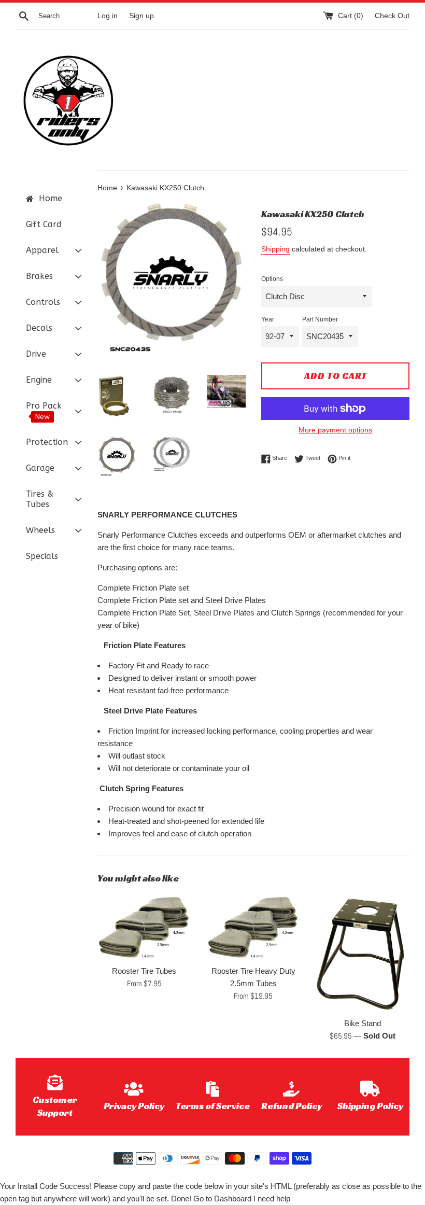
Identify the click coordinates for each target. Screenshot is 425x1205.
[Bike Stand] (362, 953)
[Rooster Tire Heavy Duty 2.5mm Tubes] (254, 927)
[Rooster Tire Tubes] (144, 927)
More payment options (335, 430)
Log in (107, 16)
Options (272, 279)
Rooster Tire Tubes (144, 970)
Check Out (392, 16)
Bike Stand (362, 1023)
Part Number (320, 319)
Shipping (275, 249)
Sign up (141, 16)
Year (267, 319)
